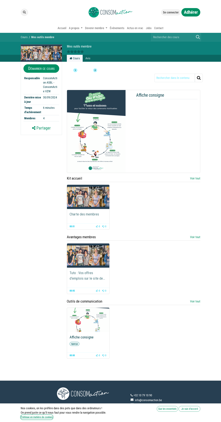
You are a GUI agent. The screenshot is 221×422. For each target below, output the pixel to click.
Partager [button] (43, 128)
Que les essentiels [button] (167, 408)
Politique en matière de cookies (37, 417)
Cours (24, 37)
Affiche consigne (150, 95)
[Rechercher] (197, 37)
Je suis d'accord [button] (189, 408)
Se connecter (171, 12)
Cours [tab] (76, 58)
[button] (24, 12)
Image (71, 70)
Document (88, 70)
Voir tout (195, 178)
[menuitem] (62, 28)
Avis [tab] (87, 58)
